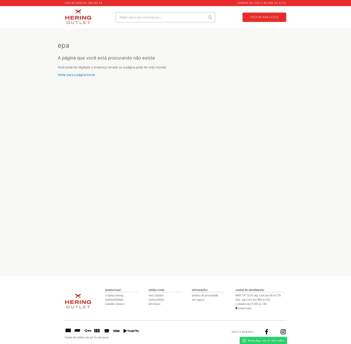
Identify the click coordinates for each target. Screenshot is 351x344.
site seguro (198, 299)
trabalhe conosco (114, 303)
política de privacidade (205, 295)
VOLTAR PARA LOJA (264, 17)
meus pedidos (156, 299)
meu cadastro (156, 295)
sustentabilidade (114, 299)
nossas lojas (244, 308)
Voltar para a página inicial (76, 75)
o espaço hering (114, 295)
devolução (154, 303)
